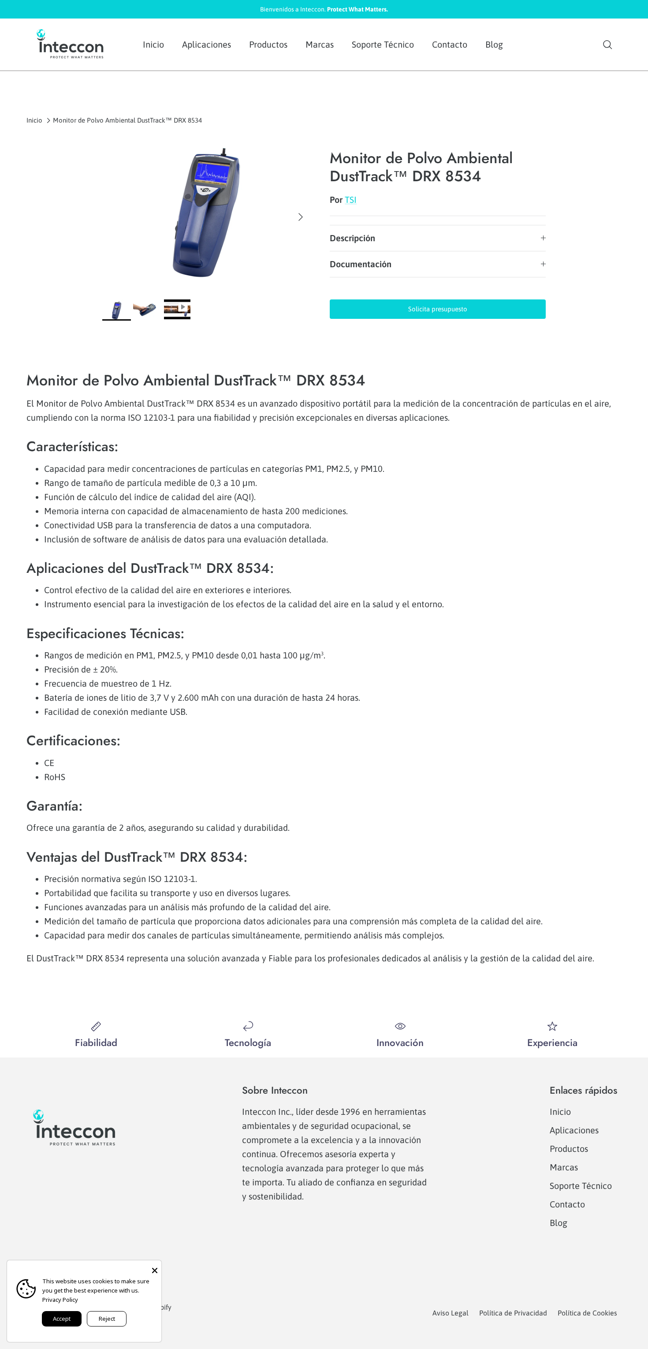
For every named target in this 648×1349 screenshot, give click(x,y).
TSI (351, 199)
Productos (268, 44)
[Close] (154, 1267)
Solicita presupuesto (437, 309)
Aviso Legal (450, 1313)
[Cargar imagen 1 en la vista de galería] (206, 213)
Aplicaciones (206, 44)
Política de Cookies (587, 1313)
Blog (494, 44)
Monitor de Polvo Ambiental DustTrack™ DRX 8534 (127, 120)
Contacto (449, 44)
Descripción (352, 238)
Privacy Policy (60, 1300)
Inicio (153, 44)
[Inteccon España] (70, 44)
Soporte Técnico (383, 44)
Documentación (360, 264)
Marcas (319, 44)
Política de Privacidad (513, 1313)
